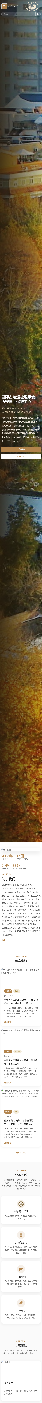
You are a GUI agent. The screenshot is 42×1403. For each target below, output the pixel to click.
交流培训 (21, 1276)
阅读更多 (8, 1022)
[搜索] (38, 14)
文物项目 (21, 1310)
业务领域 (21, 1175)
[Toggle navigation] (4, 6)
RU (19, 6)
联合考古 (8, 1383)
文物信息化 (21, 1242)
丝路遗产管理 (21, 1211)
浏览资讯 (21, 456)
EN (14, 6)
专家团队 (21, 1345)
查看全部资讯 (21, 1153)
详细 (3, 940)
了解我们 (21, 449)
